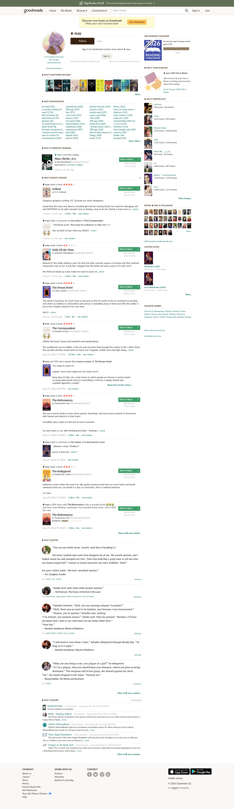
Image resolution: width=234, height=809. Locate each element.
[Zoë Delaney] (165, 219)
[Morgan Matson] (151, 226)
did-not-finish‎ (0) (50, 115)
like (74, 214)
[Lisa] (146, 219)
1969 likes (137, 597)
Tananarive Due (62, 403)
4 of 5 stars (132, 166)
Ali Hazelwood (64, 162)
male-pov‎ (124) (120, 118)
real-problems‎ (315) (75, 124)
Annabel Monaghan (64, 253)
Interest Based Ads (31, 787)
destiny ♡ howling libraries (165, 175)
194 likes (137, 579)
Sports (156, 317)
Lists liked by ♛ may (152, 336)
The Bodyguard (61, 471)
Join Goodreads (137, 22)
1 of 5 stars (125, 166)
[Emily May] (156, 212)
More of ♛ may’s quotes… (129, 693)
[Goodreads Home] (33, 11)
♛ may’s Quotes (50, 540)
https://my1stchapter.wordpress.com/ (85, 61)
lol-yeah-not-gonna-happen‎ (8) (57, 130)
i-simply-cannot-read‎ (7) (53, 132)
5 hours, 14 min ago (52, 238)
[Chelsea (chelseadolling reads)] (175, 212)
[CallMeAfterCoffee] (161, 219)
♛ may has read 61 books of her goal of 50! (176, 42)
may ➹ (156, 187)
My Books (66, 10)
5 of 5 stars (135, 166)
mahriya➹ (158, 104)
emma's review (84, 362)
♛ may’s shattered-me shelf (56, 75)
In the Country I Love (94, 442)
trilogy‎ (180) (95, 135)
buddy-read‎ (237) (98, 112)
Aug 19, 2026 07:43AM (54, 498)
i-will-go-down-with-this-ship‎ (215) (107, 127)
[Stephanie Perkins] (146, 226)
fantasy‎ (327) (72, 118)
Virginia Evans (62, 331)
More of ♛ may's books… (129, 533)
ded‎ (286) (70, 132)
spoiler (58, 579)
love (53, 579)
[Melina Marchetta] (161, 233)
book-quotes (61, 596)
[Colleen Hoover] (184, 226)
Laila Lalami (61, 290)
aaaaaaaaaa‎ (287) (74, 130)
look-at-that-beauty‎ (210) (102, 132)
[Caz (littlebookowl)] (156, 219)
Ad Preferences (29, 790)
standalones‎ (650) (74, 107)
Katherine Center (63, 474)
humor (48, 579)
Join (207, 10)
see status (87, 528)
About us (26, 774)
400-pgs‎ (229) (96, 121)
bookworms (77, 596)
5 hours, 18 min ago (52, 317)
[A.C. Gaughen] (175, 226)
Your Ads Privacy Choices (35, 794)
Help (24, 797)
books (69, 596)
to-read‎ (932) (48, 107)
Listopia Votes (151, 247)
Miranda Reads (160, 128)
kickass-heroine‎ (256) (100, 107)
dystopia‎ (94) (119, 138)
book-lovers (50, 596)
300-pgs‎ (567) (72, 109)
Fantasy (175, 311)
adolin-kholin (51, 633)
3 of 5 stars (130, 166)
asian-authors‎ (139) (122, 115)
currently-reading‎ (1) (52, 109)
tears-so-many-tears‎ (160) (126, 109)
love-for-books (88, 596)
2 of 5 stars (128, 166)
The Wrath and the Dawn (71, 679)
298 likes (137, 634)
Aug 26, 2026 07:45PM (54, 355)
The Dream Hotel (62, 287)
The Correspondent (93, 221)
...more (135, 209)
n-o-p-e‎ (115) (120, 124)
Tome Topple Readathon (60, 735)
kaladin (59, 633)
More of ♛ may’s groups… (129, 754)
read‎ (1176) (47, 112)
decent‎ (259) (72, 138)
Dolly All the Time (63, 249)
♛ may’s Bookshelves (53, 101)
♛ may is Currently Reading (56, 148)
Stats (131, 141)
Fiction (183, 311)
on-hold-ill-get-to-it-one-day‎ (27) (58, 124)
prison (65, 633)
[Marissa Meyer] (189, 219)
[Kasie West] (161, 226)
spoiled (72, 633)
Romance (181, 314)
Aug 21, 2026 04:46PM (54, 435)
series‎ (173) (95, 138)
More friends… (185, 199)
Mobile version (175, 778)
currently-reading (75, 165)
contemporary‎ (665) (51, 138)
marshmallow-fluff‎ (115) (125, 121)
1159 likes (137, 684)
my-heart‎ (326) (73, 121)
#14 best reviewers (54, 68)
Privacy (25, 784)
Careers (26, 777)
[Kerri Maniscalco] (165, 233)
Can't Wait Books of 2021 (155, 287)
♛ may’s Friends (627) (155, 99)
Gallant (56, 189)
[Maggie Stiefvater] (156, 233)
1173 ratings (49, 57)
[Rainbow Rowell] (184, 219)
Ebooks (168, 311)
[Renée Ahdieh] (151, 233)
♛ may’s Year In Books (156, 68)
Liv (155, 163)
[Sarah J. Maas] (189, 226)
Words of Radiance (74, 629)
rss (140, 178)
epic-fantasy (186, 317)
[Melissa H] (189, 212)
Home (52, 10)
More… (138, 95)
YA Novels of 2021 (152, 266)
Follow (82, 41)
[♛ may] (54, 54)
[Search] (186, 10)
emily (156, 140)
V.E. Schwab (60, 192)
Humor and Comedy (159, 314)
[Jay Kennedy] (175, 219)
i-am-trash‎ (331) (74, 115)
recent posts (136, 700)
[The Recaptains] (180, 219)
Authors (58, 774)
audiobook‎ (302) (74, 127)
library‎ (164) (119, 107)
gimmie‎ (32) (47, 121)
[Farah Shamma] (170, 219)
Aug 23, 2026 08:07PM (54, 389)
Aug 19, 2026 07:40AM (54, 528)
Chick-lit (147, 311)
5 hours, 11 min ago (64, 170)
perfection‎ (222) (98, 124)
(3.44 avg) (59, 57)
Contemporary (158, 311)
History (147, 314)
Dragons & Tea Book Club (60, 745)
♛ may (58, 155)
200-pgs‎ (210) (96, 130)
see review (83, 214)
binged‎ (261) (72, 135)
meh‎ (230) (95, 118)
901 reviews (54, 60)
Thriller (162, 317)
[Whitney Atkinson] (170, 212)
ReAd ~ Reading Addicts (60, 714)
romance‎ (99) (120, 132)
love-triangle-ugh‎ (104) (124, 130)
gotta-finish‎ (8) (49, 127)
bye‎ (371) (70, 112)
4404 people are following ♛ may (158, 241)
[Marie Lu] (156, 226)
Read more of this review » (120, 385)
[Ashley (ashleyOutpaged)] (184, 212)
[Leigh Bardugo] (146, 233)
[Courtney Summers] (165, 226)
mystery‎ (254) (96, 109)
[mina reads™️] (146, 212)
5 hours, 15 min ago (52, 276)
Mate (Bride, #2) (65, 158)
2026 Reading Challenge (156, 36)
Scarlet (62, 574)
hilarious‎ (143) (120, 112)
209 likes (137, 655)
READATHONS (55, 706)
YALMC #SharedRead (58, 724)
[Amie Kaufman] (180, 226)
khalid (48, 683)
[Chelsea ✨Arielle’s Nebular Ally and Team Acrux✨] (165, 212)
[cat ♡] (161, 212)
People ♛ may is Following (158, 205)
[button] (81, 11)
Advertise (59, 777)
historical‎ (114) (120, 127)
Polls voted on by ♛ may (154, 330)
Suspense (148, 317)
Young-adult (171, 317)
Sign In (196, 10)
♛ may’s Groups (50, 700)
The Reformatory (62, 400)
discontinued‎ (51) (50, 118)
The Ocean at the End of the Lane (84, 592)
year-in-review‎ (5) (50, 135)
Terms (25, 780)
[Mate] (47, 169)
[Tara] (180, 212)
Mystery (172, 314)
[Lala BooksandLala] (151, 212)
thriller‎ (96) (118, 135)
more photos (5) (53, 63)
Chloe (156, 116)
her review (76, 221)
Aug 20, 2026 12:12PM (54, 460)
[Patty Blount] (170, 226)
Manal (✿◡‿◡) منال (162, 151)
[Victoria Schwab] (170, 233)
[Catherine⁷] (151, 219)
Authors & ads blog (64, 780)
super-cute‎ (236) (98, 115)
